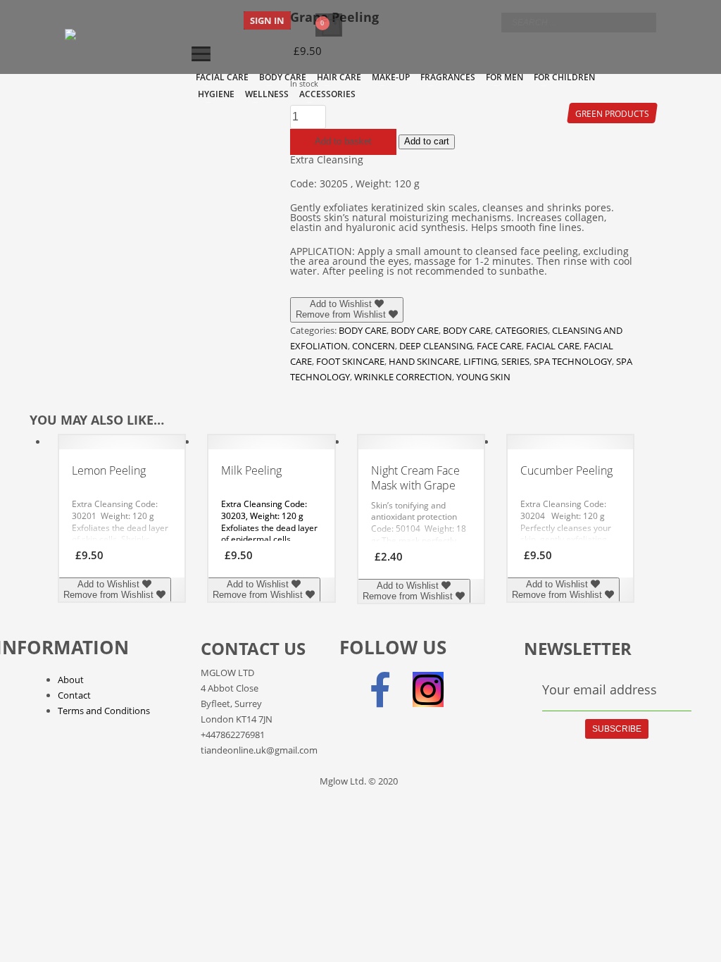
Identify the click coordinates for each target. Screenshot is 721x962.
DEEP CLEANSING (435, 345)
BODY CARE (363, 330)
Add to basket (343, 141)
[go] (642, 22)
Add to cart (426, 141)
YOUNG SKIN (483, 376)
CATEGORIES (521, 330)
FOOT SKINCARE (350, 361)
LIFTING (480, 361)
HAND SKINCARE (424, 361)
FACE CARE (499, 345)
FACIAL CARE (552, 345)
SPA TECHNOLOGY (573, 361)
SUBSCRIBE (616, 729)
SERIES (515, 361)
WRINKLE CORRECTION (403, 376)
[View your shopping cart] (331, 15)
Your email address (599, 689)
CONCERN (373, 345)
